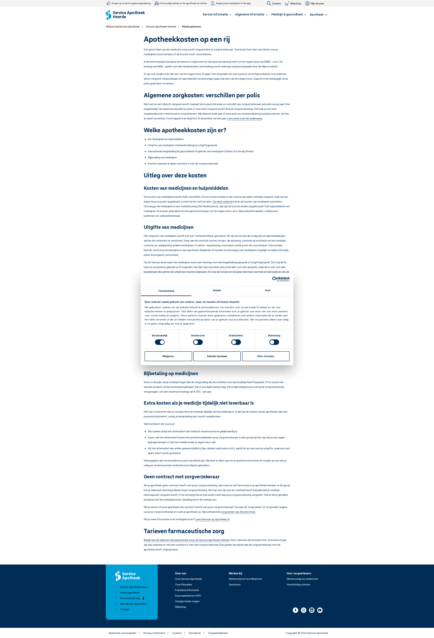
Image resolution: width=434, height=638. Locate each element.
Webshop (295, 3)
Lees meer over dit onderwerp (244, 118)
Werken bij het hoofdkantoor (245, 579)
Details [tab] (217, 290)
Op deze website (223, 201)
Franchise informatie (187, 590)
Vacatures (235, 584)
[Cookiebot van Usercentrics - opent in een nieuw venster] (275, 279)
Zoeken (276, 3)
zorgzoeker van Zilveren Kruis (238, 512)
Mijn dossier (317, 3)
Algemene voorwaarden (122, 633)
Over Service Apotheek (188, 579)
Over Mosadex (183, 584)
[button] (217, 15)
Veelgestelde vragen (187, 601)
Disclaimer (195, 633)
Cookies (177, 633)
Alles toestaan (265, 356)
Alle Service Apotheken (133, 604)
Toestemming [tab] (166, 290)
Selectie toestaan (217, 356)
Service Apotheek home (134, 587)
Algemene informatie (249, 14)
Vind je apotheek (130, 592)
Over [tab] (268, 290)
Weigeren (168, 356)
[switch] (198, 342)
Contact (125, 609)
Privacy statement (154, 633)
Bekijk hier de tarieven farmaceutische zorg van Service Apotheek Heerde (186, 540)
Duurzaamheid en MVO (188, 595)
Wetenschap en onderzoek (302, 579)
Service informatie (215, 14)
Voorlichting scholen (298, 584)
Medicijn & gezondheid (287, 14)
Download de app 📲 (132, 598)
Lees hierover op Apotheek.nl (212, 519)
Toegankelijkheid (218, 633)
